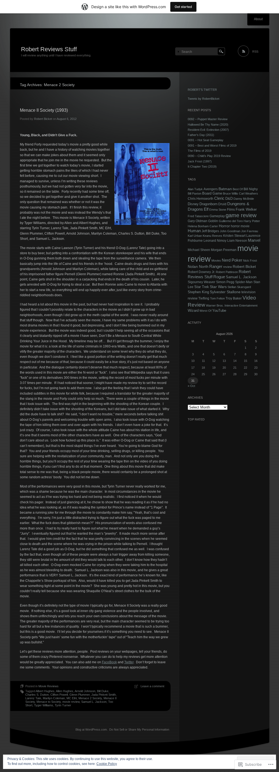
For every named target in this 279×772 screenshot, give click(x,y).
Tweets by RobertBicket (203, 98)
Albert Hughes (45, 691)
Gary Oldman (197, 221)
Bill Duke (102, 691)
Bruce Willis (230, 193)
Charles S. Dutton (37, 694)
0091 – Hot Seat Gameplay (205, 140)
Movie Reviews (48, 686)
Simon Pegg (225, 282)
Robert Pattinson (227, 272)
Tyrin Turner (63, 705)
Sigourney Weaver (201, 282)
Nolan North (198, 266)
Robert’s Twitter (202, 89)
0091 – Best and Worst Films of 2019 (212, 145)
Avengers (211, 189)
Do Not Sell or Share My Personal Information (139, 729)
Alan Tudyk (195, 189)
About (258, 19)
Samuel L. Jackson (94, 701)
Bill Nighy (251, 189)
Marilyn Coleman (54, 698)
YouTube (219, 311)
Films (231, 209)
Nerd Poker (232, 260)
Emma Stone (217, 209)
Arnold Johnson (85, 691)
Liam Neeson (237, 241)
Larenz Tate (33, 698)
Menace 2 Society (90, 698)
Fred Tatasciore (198, 216)
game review (241, 215)
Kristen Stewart (234, 235)
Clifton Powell (59, 694)
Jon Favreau (249, 231)
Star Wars (218, 286)
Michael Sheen (199, 250)
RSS (255, 51)
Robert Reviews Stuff (49, 49)
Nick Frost (250, 260)
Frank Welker (246, 209)
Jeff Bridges (210, 231)
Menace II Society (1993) (44, 110)
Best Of (238, 189)
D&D (229, 199)
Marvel (254, 240)
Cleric (219, 198)
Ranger (215, 266)
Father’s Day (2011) (201, 135)
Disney (193, 204)
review (227, 266)
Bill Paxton (194, 193)
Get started (183, 7)
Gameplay (217, 216)
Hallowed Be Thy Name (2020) (208, 124)
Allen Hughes (64, 691)
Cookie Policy (106, 764)
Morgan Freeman (223, 250)
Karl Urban (195, 235)
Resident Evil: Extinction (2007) (208, 129)
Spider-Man (244, 282)
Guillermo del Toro (231, 221)
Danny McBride (243, 198)
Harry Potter (252, 221)
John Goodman (230, 231)
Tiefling (203, 298)
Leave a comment (152, 686)
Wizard (193, 310)
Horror (224, 226)
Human (194, 231)
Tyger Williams (43, 705)
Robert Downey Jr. (201, 272)
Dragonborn (208, 204)
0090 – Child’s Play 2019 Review (209, 156)
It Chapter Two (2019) (202, 166)
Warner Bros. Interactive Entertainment (231, 305)
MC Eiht (71, 698)
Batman (225, 189)
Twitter (129, 662)
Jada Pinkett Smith (103, 694)
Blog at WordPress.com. (91, 729)
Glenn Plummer (79, 694)
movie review (71, 701)
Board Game (212, 193)
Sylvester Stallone (225, 292)
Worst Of (205, 310)
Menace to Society (49, 701)
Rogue (219, 277)
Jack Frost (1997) (200, 161)
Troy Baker (234, 298)
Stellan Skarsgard (239, 287)
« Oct (191, 385)
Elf (206, 209)
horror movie (240, 226)
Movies (216, 260)
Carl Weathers (248, 193)
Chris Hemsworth (200, 198)
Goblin (213, 221)
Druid (222, 204)
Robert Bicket (43, 118)
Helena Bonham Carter (203, 226)
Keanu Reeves (212, 235)
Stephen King (198, 292)
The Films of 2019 (199, 150)
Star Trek (201, 287)
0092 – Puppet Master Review (208, 119)
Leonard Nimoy (215, 241)
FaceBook (109, 662)
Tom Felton (217, 298)
